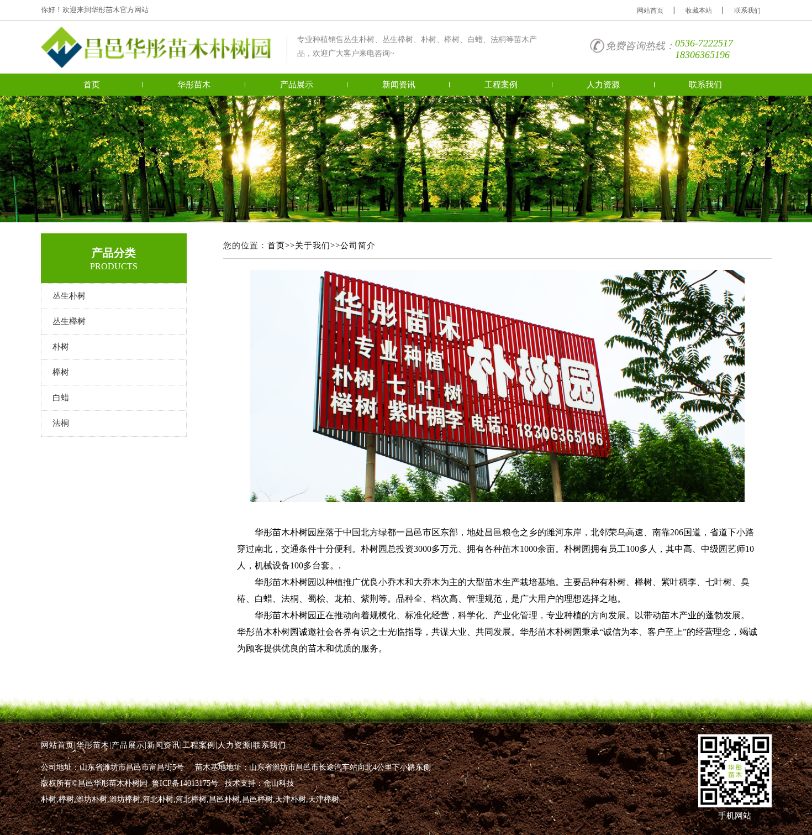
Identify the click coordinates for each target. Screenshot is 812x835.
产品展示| (129, 745)
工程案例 (501, 84)
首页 (91, 84)
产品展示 (296, 84)
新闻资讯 (398, 84)
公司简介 (358, 245)
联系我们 (747, 10)
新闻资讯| (164, 745)
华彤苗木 (193, 84)
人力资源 (603, 84)
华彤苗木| (94, 745)
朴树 (60, 346)
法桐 (60, 423)
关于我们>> (317, 245)
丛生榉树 (69, 321)
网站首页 (650, 10)
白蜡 (60, 397)
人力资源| (235, 745)
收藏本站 (699, 10)
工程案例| (200, 745)
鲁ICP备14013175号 (185, 783)
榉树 (60, 372)
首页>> (281, 245)
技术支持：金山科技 (259, 783)
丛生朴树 (69, 295)
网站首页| (58, 745)
